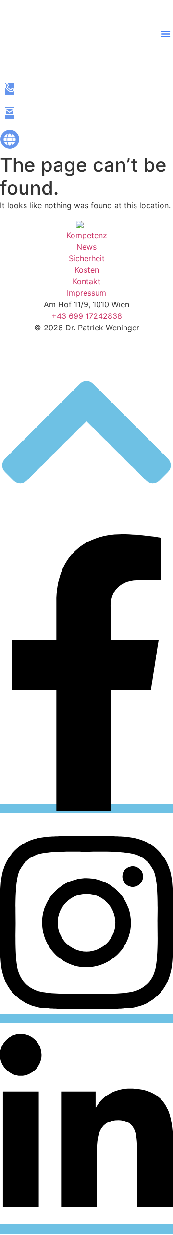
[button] (166, 33)
